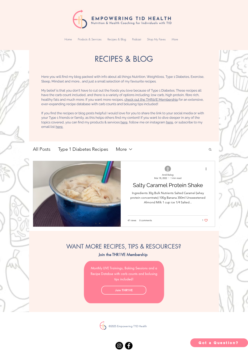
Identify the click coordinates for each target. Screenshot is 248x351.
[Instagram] (119, 345)
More (121, 149)
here (124, 122)
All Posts (41, 149)
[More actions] (207, 169)
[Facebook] (129, 345)
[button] (210, 150)
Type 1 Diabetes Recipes (83, 149)
